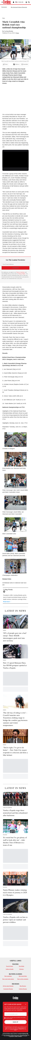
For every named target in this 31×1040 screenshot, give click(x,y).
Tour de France (9, 966)
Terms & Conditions (14, 1029)
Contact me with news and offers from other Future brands (16, 1018)
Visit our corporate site (23, 1033)
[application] (15, 159)
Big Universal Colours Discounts (19, 7)
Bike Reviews (23, 986)
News (3, 18)
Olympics (21, 969)
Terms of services (20, 272)
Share (6, 64)
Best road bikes (8, 976)
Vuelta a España (9, 969)
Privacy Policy (21, 1027)
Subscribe (21, 2)
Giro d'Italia (21, 966)
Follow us (17, 64)
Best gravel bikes (23, 976)
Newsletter (25, 64)
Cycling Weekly (8, 31)
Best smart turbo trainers (8, 979)
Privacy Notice (22, 273)
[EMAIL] (4, 592)
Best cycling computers (22, 979)
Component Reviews (8, 989)
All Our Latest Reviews (8, 986)
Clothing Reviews (23, 989)
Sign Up (15, 1022)
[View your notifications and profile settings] (13, 2)
